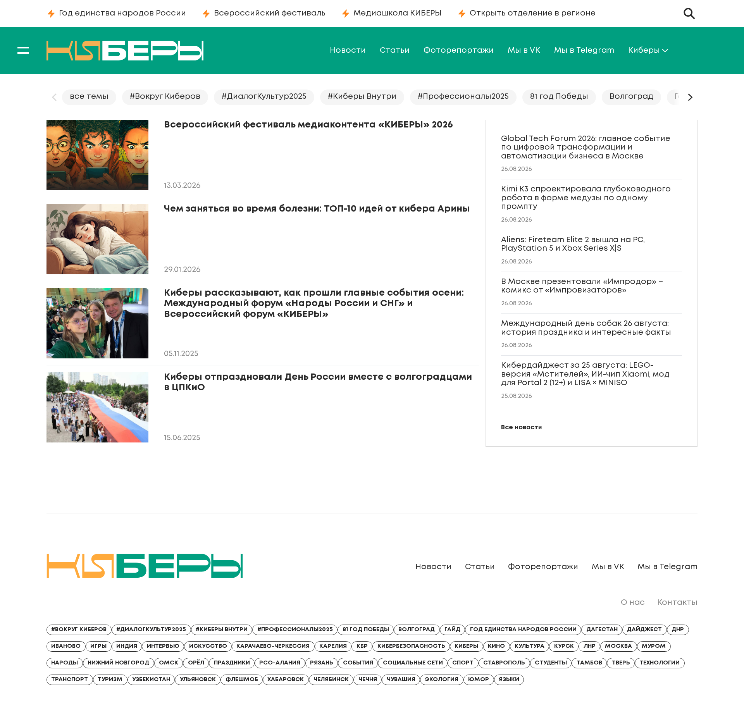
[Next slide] (690, 97)
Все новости (521, 427)
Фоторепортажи (459, 50)
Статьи (395, 50)
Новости (348, 50)
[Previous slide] (54, 97)
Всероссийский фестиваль (270, 13)
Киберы (644, 50)
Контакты (677, 602)
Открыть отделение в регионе (533, 13)
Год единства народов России (122, 13)
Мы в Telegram (584, 50)
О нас (633, 602)
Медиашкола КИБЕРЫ (397, 13)
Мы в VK (524, 50)
